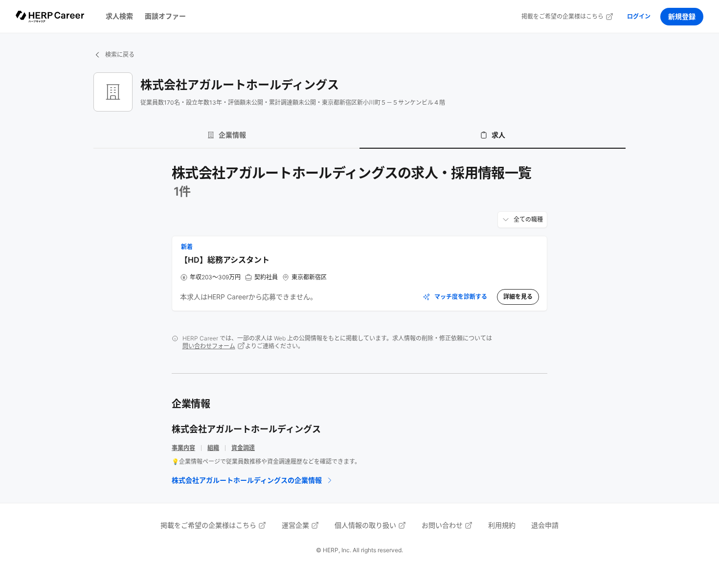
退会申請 (545, 525)
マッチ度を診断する (460, 296)
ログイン (639, 16)
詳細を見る (518, 296)
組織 (213, 447)
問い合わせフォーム (208, 346)
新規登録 (682, 16)
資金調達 (243, 447)
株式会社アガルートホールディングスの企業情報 (247, 480)
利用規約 (502, 525)
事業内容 (183, 447)
